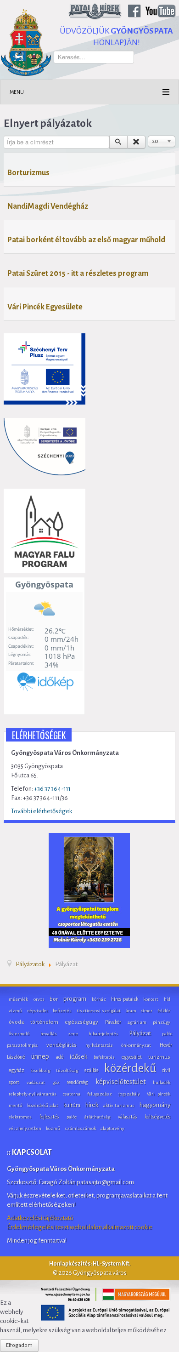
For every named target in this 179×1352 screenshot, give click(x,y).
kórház (99, 999)
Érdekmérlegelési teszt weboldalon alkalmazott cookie (79, 1227)
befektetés (104, 1057)
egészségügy (81, 1022)
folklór (163, 1010)
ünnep (40, 1056)
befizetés (62, 1010)
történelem (44, 1022)
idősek (78, 1056)
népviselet (37, 1010)
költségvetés (157, 1116)
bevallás (48, 1033)
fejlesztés (49, 1116)
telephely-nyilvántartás (32, 1093)
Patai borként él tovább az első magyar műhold (86, 240)
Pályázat (140, 1033)
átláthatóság (97, 1116)
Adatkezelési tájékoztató (40, 1218)
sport (14, 1082)
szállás (91, 1070)
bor (54, 999)
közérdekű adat (42, 1105)
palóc (72, 1116)
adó (59, 1057)
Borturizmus (28, 173)
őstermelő (19, 1033)
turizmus (159, 1057)
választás (127, 1116)
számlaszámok (80, 1128)
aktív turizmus (118, 1105)
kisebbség (40, 1070)
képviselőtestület (120, 1081)
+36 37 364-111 (52, 788)
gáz (56, 1082)
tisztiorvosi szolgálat (99, 1010)
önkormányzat (136, 1045)
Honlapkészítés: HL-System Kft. (89, 1264)
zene (73, 1033)
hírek (91, 1104)
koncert (150, 999)
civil (166, 1070)
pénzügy (161, 1022)
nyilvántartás (99, 1045)
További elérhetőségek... (43, 811)
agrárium (137, 1022)
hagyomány (155, 1104)
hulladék (161, 1082)
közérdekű (130, 1068)
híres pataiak (124, 999)
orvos (39, 999)
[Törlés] (136, 142)
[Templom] (89, 890)
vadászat (36, 1082)
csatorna (71, 1093)
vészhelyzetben (25, 1128)
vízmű (15, 1010)
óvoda (16, 1022)
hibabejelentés (103, 1033)
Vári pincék (158, 1093)
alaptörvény (112, 1128)
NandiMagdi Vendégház (47, 206)
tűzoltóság (67, 1070)
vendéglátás (61, 1045)
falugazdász (99, 1093)
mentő (15, 1105)
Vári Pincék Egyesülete (45, 307)
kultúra (71, 1105)
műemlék (18, 999)
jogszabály (129, 1093)
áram (131, 1010)
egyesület (132, 1057)
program (74, 998)
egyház (16, 1070)
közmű (53, 1128)
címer (146, 1010)
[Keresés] (118, 142)
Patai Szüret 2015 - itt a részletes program (77, 273)
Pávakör (113, 1022)
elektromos (20, 1116)
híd (167, 999)
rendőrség (77, 1082)
